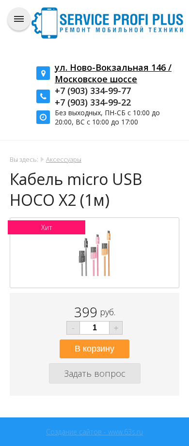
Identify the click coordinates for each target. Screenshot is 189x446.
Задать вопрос (95, 373)
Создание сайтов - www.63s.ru (94, 431)
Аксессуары (63, 159)
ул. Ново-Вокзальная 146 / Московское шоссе (113, 73)
